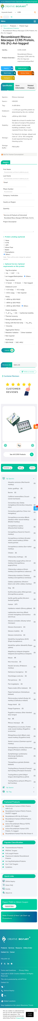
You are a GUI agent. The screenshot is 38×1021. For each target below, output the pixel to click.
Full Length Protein (11, 853)
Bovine (10, 492)
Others (7, 254)
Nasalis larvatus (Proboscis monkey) (17, 667)
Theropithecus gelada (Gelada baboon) (18, 763)
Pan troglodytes (13, 684)
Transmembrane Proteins (14, 848)
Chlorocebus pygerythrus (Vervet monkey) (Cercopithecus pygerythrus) (19, 563)
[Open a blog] (11, 963)
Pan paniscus (12, 680)
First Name (7, 169)
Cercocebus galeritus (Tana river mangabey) (19, 512)
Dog (9, 588)
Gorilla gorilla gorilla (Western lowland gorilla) (18, 599)
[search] (35, 12)
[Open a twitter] (5, 963)
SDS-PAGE (9, 342)
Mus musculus (13, 662)
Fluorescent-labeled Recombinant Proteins (17, 857)
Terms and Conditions (8, 970)
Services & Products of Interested (15, 215)
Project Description (9, 222)
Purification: (10, 340)
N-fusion (18, 283)
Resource (19, 948)
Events (8, 889)
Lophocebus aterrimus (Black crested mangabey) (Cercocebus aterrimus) (19, 614)
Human (10, 604)
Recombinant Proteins (11, 28)
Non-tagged (28, 283)
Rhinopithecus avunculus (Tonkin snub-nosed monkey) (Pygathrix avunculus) (19, 729)
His (7, 273)
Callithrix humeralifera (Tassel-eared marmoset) (19, 498)
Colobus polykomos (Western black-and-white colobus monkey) (20, 583)
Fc (18, 273)
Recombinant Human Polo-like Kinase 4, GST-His (19, 832)
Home (4, 26)
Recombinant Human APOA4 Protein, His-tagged (18, 818)
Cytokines (8, 867)
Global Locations (10, 1001)
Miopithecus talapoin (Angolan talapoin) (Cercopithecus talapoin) (20, 653)
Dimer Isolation (26, 332)
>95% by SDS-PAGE (13, 306)
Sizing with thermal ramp (14, 323)
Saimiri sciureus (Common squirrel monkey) (19, 742)
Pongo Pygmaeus (14, 708)
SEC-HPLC (19, 342)
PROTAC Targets (11, 850)
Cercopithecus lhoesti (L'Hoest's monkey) (19, 533)
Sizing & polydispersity (13, 319)
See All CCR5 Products (18, 454)
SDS (20, 468)
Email (6, 182)
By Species (10, 478)
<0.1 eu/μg (20, 289)
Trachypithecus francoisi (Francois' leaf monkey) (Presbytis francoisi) (20, 769)
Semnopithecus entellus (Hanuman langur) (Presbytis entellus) (20, 749)
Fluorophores (9, 252)
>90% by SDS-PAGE (13, 303)
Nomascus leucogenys (16, 672)
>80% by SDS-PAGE (13, 299)
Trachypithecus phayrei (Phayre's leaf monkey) (19, 782)
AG (16, 313)
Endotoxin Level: (11, 287)
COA (31, 468)
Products (4, 948)
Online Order (25, 73)
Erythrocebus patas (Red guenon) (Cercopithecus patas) (19, 593)
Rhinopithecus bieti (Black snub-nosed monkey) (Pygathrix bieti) (19, 736)
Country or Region (9, 202)
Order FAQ (9, 885)
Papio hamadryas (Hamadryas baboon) (19, 693)
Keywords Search (7, 12)
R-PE (7, 243)
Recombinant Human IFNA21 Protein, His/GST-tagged (18, 810)
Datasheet (7, 468)
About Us (9, 893)
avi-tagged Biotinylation (14, 276)
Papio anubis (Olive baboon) (18, 688)
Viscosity (9, 326)
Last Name (7, 176)
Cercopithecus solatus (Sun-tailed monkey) (19, 548)
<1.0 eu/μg (9, 289)
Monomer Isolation (12, 332)
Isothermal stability (27, 313)
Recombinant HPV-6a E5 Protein (16, 814)
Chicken (10, 553)
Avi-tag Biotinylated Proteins (15, 861)
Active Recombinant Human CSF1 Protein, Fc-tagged (17, 827)
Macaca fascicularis (15, 627)
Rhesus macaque (14, 723)
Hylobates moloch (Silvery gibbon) (20, 608)
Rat (9, 719)
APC (7, 245)
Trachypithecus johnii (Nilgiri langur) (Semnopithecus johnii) (18, 776)
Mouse (10, 658)
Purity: (8, 296)
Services (11, 948)
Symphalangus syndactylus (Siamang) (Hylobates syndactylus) (17, 756)
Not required (21, 293)
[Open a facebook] (1, 963)
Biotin (7, 250)
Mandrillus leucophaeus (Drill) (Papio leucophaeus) (18, 640)
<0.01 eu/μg (10, 293)
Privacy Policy (20, 1018)
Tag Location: (10, 280)
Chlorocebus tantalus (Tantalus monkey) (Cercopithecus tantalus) (19, 577)
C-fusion (9, 283)
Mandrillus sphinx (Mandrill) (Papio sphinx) (20, 646)
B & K (29, 323)
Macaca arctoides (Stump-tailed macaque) (19, 622)
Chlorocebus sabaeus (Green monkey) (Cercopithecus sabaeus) (19, 570)
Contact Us (5, 952)
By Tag (8, 792)
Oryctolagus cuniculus (15, 676)
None (7, 240)
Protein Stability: (11, 310)
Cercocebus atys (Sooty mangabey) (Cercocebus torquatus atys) (20, 505)
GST (12, 273)
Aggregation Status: (13, 330)
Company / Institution (10, 195)
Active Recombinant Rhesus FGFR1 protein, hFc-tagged (17, 822)
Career (12, 952)
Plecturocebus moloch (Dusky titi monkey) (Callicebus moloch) (19, 699)
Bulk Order (7, 73)
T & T (9, 313)
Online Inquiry (10, 881)
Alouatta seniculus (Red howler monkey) (19, 483)
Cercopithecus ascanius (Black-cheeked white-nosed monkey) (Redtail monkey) (19, 519)
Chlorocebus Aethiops (15, 557)
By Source (9, 787)
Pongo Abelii (12, 704)
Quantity (6, 208)
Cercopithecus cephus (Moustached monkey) (15, 527)
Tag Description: (11, 270)
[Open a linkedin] (8, 963)
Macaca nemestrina (15, 635)
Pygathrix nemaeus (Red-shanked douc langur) (20, 714)
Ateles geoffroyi (13, 488)
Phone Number (8, 189)
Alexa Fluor (9, 247)
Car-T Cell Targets (11, 864)
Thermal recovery (12, 316)
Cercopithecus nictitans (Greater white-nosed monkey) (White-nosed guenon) (19, 540)
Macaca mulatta (13, 631)
